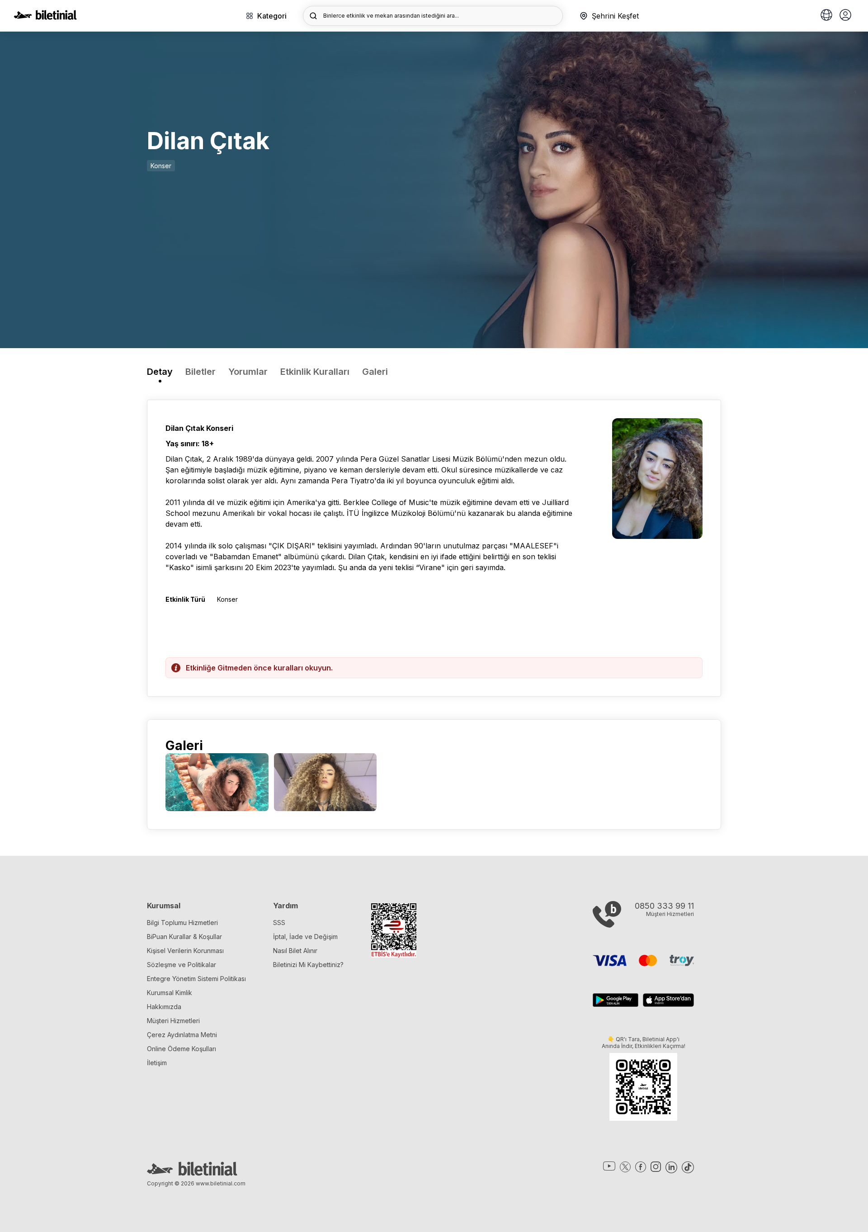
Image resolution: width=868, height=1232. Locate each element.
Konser (161, 166)
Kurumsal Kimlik (169, 992)
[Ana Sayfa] (45, 17)
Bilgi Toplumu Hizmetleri (182, 922)
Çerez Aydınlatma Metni (182, 1034)
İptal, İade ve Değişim (305, 936)
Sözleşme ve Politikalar (181, 964)
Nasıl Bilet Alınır (295, 950)
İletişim (157, 1063)
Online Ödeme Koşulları (181, 1049)
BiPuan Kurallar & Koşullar (184, 936)
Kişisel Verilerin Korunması (185, 950)
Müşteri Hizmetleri (173, 1020)
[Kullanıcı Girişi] (845, 16)
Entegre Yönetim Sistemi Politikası (196, 978)
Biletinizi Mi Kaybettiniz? (308, 964)
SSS (279, 922)
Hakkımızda (164, 1006)
